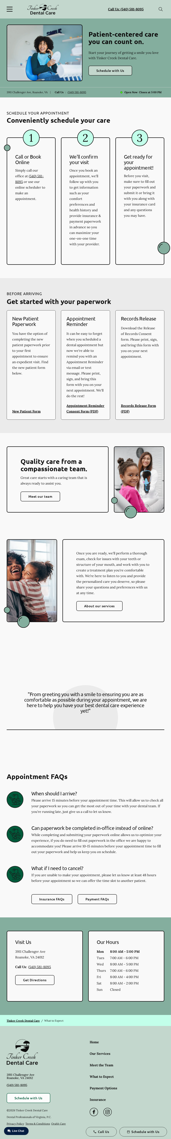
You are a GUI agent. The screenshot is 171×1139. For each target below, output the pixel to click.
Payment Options (103, 1088)
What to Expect (102, 1076)
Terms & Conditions (37, 1123)
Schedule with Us (110, 70)
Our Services (100, 1053)
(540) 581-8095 (77, 92)
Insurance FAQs (51, 899)
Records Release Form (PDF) (138, 408)
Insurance (98, 1099)
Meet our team (40, 496)
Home (94, 1042)
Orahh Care (58, 1123)
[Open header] (10, 9)
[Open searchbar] (160, 9)
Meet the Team (101, 1065)
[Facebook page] (94, 1112)
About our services (99, 606)
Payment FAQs (97, 899)
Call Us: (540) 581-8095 (126, 9)
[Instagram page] (107, 1112)
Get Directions (35, 980)
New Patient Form (26, 411)
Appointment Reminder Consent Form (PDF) (85, 408)
